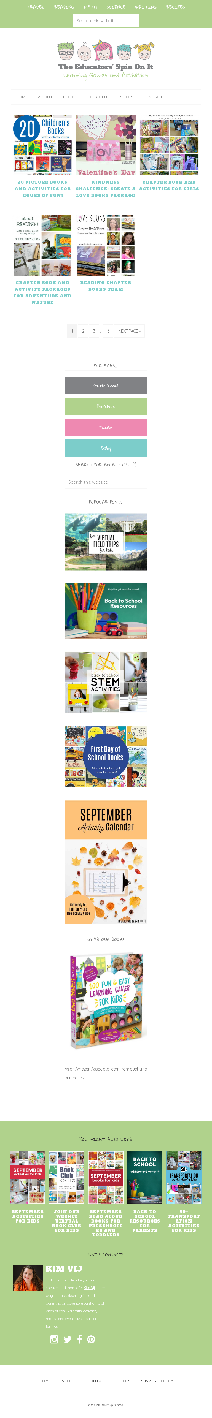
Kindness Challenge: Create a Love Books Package (106, 189)
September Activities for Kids (28, 1216)
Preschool (105, 406)
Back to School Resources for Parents (144, 1221)
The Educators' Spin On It (106, 60)
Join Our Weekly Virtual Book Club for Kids (66, 1221)
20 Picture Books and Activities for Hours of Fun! (43, 189)
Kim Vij (89, 1287)
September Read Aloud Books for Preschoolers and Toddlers (106, 1223)
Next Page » (129, 331)
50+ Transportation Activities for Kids (184, 1221)
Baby (106, 448)
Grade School (106, 385)
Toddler (106, 427)
